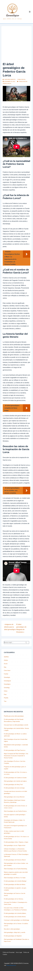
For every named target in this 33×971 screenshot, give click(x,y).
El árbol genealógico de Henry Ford (13, 784)
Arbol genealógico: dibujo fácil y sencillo (14, 932)
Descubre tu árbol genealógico (12, 929)
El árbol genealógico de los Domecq (13, 899)
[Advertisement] (16, 44)
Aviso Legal (19, 952)
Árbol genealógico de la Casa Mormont (14, 797)
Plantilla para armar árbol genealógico (14, 716)
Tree (5, 701)
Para (5, 694)
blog (5, 667)
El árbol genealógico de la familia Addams (15, 913)
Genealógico (7, 684)
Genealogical (7, 83)
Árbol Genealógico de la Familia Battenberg (15, 868)
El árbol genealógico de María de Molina (14, 884)
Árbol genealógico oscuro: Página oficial (14, 845)
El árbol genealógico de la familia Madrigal (15, 881)
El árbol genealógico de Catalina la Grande (15, 777)
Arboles (6, 660)
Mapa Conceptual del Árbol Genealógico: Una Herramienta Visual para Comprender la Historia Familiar (16, 755)
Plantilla (6, 698)
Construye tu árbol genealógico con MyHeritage (16, 920)
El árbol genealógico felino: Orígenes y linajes (16, 842)
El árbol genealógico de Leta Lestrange (14, 788)
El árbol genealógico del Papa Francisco (14, 750)
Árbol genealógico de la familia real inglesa (15, 781)
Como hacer (7, 670)
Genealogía (7, 677)
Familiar (6, 674)
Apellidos (6, 656)
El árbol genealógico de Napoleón (13, 936)
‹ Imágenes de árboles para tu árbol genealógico (10, 627)
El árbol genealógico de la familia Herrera (15, 916)
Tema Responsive (11, 965)
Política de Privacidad (8, 952)
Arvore (5, 663)
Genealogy (7, 687)
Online (5, 691)
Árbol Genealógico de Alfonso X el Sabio (14, 877)
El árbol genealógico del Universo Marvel (15, 860)
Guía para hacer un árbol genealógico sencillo (16, 725)
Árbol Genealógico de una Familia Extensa (15, 811)
